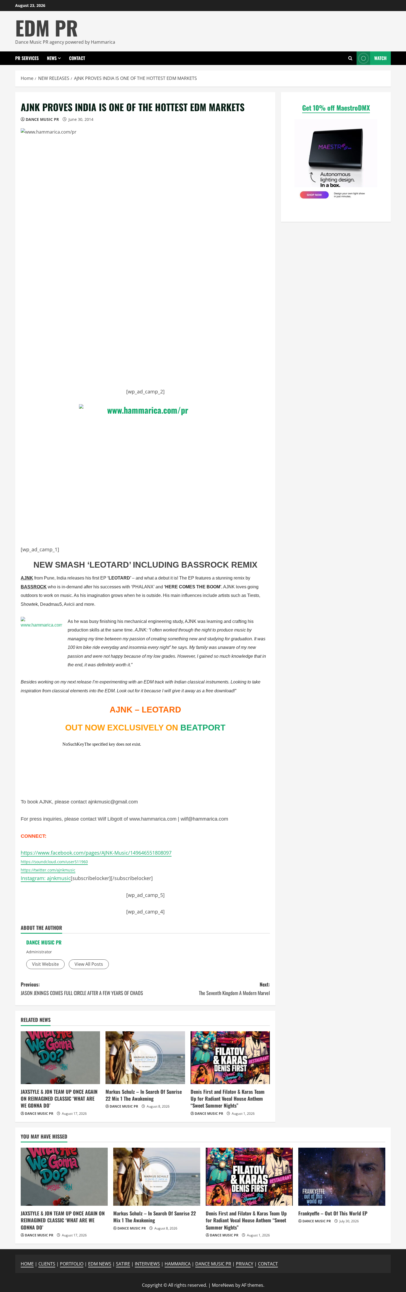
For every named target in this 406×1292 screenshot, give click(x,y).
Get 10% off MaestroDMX (336, 108)
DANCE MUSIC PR (42, 119)
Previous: (82, 988)
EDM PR (46, 27)
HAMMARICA (178, 1264)
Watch (380, 58)
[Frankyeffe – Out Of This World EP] (341, 1177)
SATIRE (123, 1264)
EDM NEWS (99, 1264)
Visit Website (45, 964)
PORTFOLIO (71, 1264)
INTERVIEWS (147, 1264)
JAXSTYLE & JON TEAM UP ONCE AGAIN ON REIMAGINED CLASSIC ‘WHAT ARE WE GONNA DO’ (59, 1098)
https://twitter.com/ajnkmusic (48, 870)
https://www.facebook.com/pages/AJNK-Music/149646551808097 (96, 852)
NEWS (52, 58)
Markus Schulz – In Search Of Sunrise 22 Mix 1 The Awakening (144, 1095)
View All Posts (89, 964)
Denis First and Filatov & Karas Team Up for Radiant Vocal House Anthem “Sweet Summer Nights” (228, 1098)
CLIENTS (46, 1264)
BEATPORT (202, 727)
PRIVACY (244, 1264)
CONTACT (77, 58)
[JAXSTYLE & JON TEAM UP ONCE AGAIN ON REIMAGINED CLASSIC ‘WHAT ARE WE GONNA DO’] (60, 1057)
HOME (27, 1264)
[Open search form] (350, 58)
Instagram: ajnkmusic (46, 878)
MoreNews (223, 1285)
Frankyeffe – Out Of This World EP (332, 1213)
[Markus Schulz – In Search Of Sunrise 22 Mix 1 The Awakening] (145, 1057)
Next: (234, 988)
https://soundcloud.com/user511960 (54, 861)
